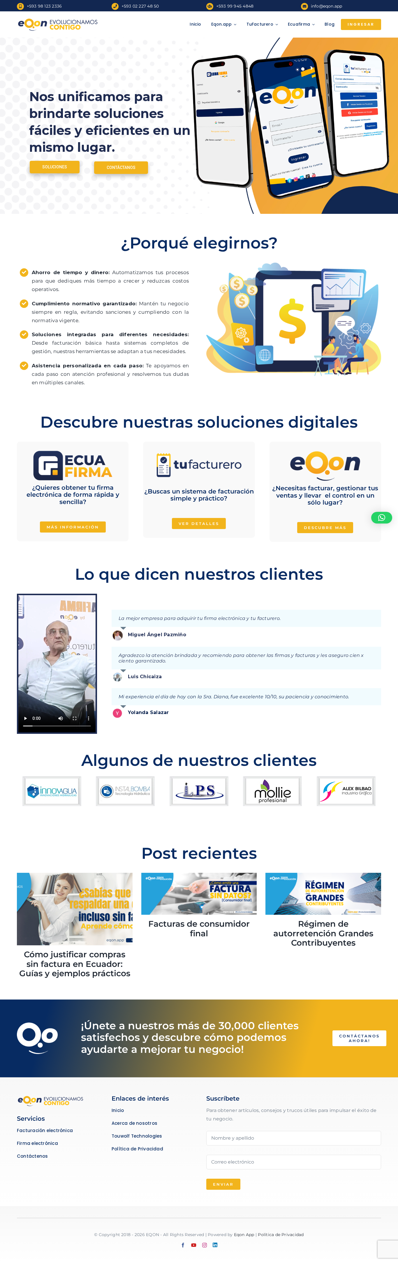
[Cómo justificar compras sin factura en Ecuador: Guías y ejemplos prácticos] (75, 909)
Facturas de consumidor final (199, 928)
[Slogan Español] (57, 19)
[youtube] (193, 1245)
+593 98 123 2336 (44, 6)
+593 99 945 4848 (235, 6)
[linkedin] (215, 1244)
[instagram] (204, 1245)
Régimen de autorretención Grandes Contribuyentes (323, 933)
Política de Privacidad (281, 1234)
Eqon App (244, 1234)
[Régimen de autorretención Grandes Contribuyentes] (323, 894)
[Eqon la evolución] (50, 1097)
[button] (381, 518)
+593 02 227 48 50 (140, 6)
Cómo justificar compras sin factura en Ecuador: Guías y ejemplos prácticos (74, 963)
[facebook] (183, 1245)
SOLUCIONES (54, 167)
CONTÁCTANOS (121, 167)
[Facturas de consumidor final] (199, 894)
